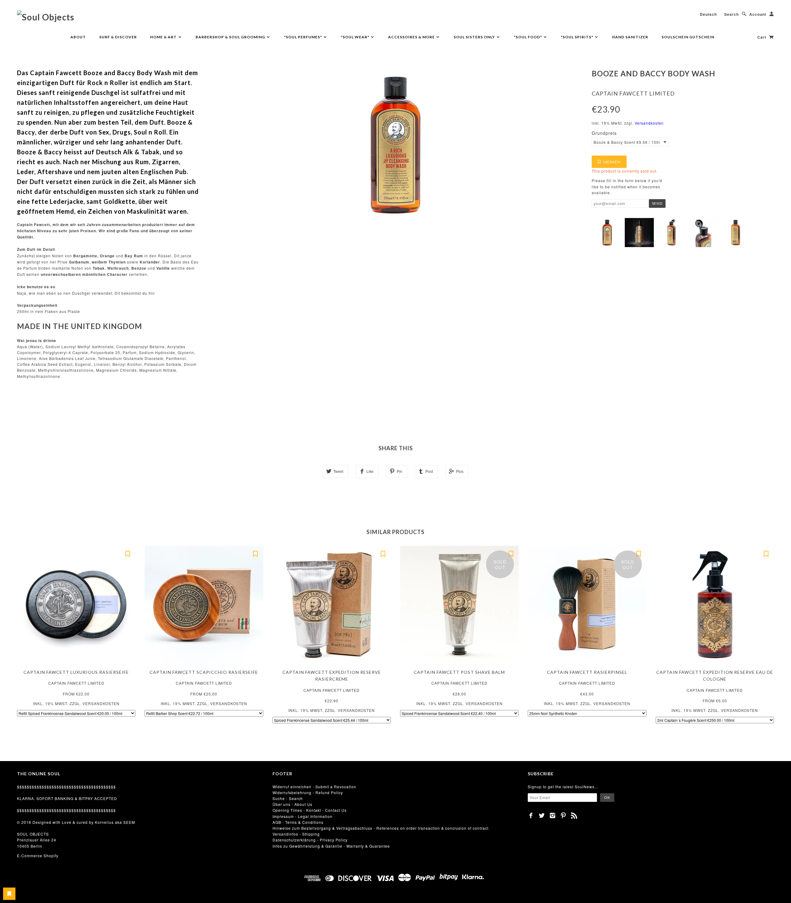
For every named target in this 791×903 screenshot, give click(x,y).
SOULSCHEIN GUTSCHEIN (688, 37)
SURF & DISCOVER (118, 37)
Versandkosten (649, 123)
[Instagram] (552, 815)
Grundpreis (604, 133)
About (78, 37)
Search (731, 14)
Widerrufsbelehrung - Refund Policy (308, 792)
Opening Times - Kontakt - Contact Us (310, 810)
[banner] (45, 16)
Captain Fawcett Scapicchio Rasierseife (204, 672)
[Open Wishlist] (9, 894)
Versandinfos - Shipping (296, 834)
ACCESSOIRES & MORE (412, 37)
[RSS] (574, 815)
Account (757, 14)
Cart (762, 37)
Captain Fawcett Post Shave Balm (459, 672)
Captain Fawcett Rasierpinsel (587, 672)
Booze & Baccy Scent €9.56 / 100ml (627, 142)
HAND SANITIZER (630, 37)
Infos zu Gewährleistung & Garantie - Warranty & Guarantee (331, 846)
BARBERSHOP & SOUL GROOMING (231, 37)
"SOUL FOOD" (528, 37)
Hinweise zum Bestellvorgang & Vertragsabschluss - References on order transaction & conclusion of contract (381, 828)
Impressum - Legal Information (302, 816)
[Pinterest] (563, 815)
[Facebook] (531, 815)
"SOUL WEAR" (355, 37)
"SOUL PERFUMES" (303, 37)
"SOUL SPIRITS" (577, 37)
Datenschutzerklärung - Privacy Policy (310, 839)
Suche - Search (288, 798)
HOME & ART (164, 37)
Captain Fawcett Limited (633, 93)
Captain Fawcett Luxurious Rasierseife (76, 672)
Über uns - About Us (292, 804)
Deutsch (708, 14)
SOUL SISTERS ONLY (475, 37)
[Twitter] (542, 815)
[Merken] (127, 553)
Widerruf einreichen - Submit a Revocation (314, 786)
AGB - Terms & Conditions (298, 822)
